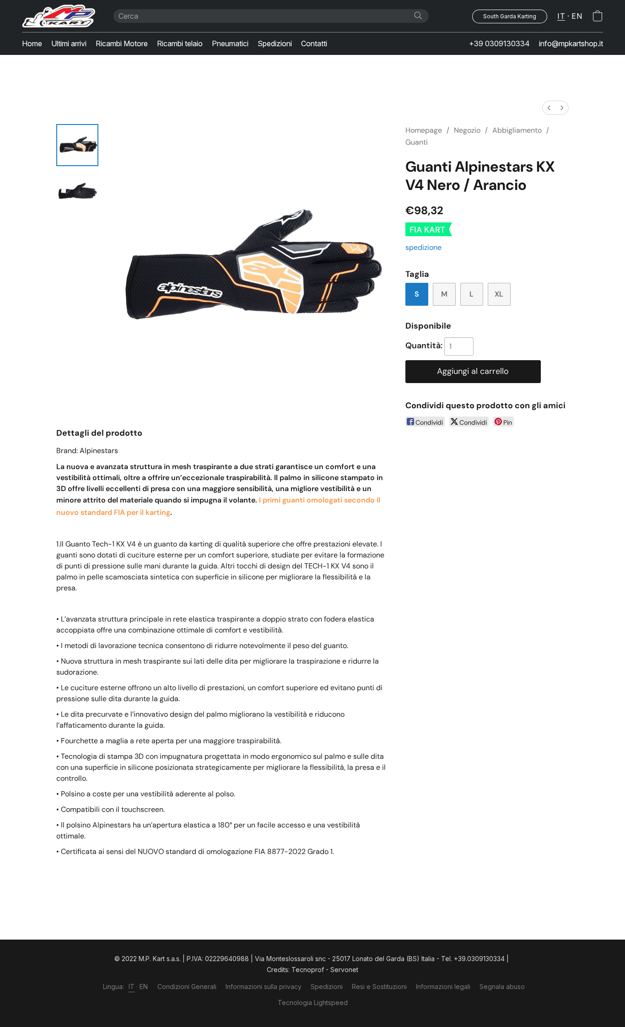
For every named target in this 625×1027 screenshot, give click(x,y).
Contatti (314, 43)
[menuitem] (549, 107)
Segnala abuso (502, 986)
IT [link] (132, 986)
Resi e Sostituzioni (379, 986)
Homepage (423, 130)
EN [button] (576, 16)
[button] (58, 16)
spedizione (423, 247)
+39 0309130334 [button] (499, 43)
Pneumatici (230, 43)
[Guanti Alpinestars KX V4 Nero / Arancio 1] (77, 191)
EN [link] (144, 986)
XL (499, 294)
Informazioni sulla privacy (264, 986)
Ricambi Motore (122, 43)
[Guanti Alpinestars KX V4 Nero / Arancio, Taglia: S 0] (77, 145)
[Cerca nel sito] (418, 15)
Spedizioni (275, 43)
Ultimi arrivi (68, 43)
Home (32, 43)
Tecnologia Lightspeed (313, 1002)
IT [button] (561, 16)
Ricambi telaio (180, 43)
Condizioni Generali (186, 986)
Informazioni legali (443, 986)
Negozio (467, 130)
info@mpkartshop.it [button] (571, 43)
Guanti (416, 142)
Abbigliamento (517, 130)
